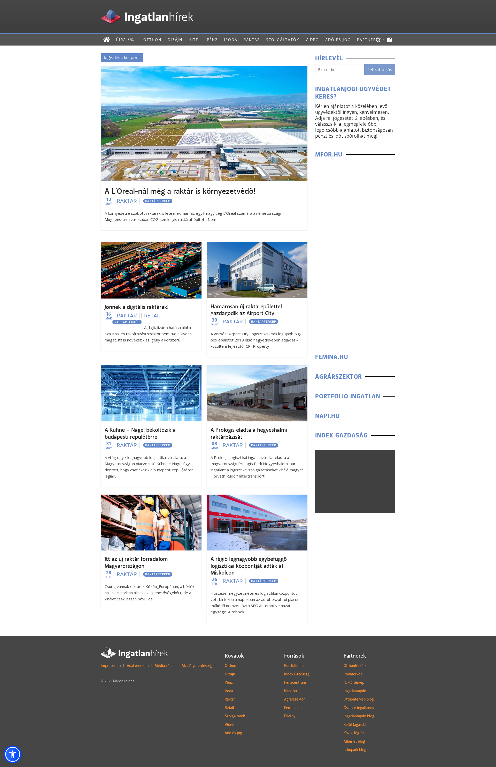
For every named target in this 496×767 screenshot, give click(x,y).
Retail (152, 315)
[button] (12, 754)
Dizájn (175, 39)
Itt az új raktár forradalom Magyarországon (136, 562)
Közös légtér (354, 733)
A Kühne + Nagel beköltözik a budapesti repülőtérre (140, 433)
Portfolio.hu (294, 665)
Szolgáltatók (282, 39)
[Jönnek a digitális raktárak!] (151, 245)
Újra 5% (125, 39)
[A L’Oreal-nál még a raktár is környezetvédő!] (204, 69)
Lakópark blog (355, 749)
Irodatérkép (353, 674)
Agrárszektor (294, 699)
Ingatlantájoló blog (359, 716)
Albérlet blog (354, 741)
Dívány (289, 716)
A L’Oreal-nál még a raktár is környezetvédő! (180, 191)
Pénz (212, 39)
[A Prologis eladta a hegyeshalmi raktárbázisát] (257, 368)
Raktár (252, 39)
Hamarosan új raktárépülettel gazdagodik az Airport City (246, 310)
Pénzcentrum (295, 682)
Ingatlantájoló (355, 691)
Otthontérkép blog (359, 699)
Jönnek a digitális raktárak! (137, 307)
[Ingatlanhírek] (147, 8)
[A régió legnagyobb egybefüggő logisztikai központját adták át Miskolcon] (257, 497)
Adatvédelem (138, 665)
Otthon (152, 39)
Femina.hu (292, 707)
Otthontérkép (355, 665)
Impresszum (111, 665)
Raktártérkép (157, 201)
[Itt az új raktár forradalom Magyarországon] (151, 497)
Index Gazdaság (296, 674)
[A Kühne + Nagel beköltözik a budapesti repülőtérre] (151, 368)
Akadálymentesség (197, 665)
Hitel (195, 39)
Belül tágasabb (355, 724)
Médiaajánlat (165, 665)
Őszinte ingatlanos (359, 707)
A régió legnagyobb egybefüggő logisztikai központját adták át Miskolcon (249, 566)
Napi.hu (290, 691)
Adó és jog (338, 39)
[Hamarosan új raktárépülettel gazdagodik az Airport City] (257, 245)
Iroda (230, 39)
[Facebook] (389, 40)
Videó (312, 39)
